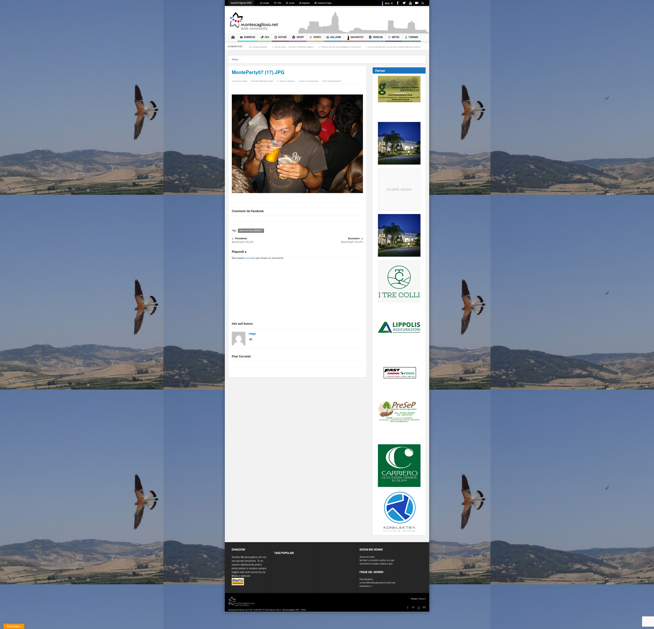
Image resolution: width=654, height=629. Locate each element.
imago (252, 333)
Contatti (266, 3)
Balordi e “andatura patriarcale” (316, 47)
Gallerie (335, 37)
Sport (300, 37)
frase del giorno (366, 579)
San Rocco (357, 37)
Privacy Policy (418, 599)
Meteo (395, 37)
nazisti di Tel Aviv (371, 47)
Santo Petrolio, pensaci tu (346, 47)
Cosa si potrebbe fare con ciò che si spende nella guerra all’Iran (269, 47)
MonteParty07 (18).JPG (352, 240)
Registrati (306, 3)
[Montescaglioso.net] (253, 20)
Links (279, 3)
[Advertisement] (364, 32)
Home (235, 59)
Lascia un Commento (308, 80)
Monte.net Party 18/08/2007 (251, 230)
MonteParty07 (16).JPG (243, 240)
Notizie (282, 37)
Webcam (378, 37)
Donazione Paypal (324, 3)
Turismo (413, 37)
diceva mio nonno (367, 557)
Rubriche (249, 37)
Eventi (317, 37)
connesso (250, 258)
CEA (267, 37)
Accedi (291, 3)
